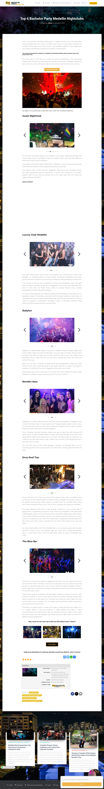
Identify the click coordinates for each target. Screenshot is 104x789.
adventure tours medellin (79, 750)
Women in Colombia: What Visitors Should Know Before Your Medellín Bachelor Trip (84, 755)
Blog (85, 3)
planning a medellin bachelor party (32, 700)
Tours (78, 3)
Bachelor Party (34, 692)
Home (38, 3)
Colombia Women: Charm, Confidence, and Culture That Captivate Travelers (50, 747)
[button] (24, 135)
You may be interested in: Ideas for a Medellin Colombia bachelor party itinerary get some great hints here (50, 54)
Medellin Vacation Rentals (63, 3)
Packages (47, 3)
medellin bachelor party (29, 698)
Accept (81, 784)
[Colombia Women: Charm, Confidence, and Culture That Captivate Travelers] (52, 734)
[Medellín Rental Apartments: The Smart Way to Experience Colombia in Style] (20, 734)
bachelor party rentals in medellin (32, 695)
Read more (12, 763)
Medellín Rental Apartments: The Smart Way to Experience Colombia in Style (19, 747)
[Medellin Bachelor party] (14, 3)
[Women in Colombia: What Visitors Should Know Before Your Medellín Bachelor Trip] (83, 738)
